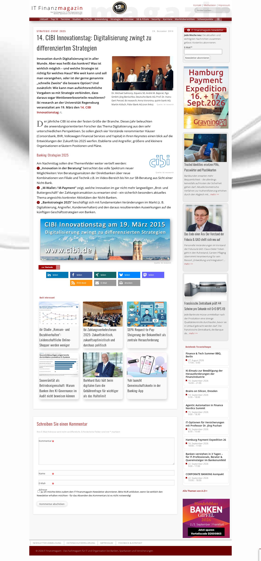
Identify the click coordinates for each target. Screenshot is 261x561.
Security (155, 19)
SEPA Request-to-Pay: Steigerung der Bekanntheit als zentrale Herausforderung (146, 334)
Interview (128, 19)
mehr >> (214, 194)
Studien (76, 19)
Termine (65, 19)
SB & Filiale (142, 19)
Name (46, 474)
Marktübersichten (185, 19)
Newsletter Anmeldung (47, 543)
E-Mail (188, 47)
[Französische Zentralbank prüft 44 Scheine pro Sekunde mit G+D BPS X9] (205, 287)
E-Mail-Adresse (46, 486)
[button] (218, 19)
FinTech (87, 19)
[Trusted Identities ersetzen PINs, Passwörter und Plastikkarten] (205, 148)
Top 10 (54, 19)
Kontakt (197, 5)
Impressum (224, 5)
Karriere (167, 19)
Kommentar (46, 441)
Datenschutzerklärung (81, 543)
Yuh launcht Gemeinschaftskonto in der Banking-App (144, 385)
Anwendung (101, 19)
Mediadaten (210, 5)
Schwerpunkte (205, 19)
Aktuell (44, 19)
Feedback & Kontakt (130, 543)
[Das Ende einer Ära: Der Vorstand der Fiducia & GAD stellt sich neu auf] (205, 218)
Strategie (115, 19)
